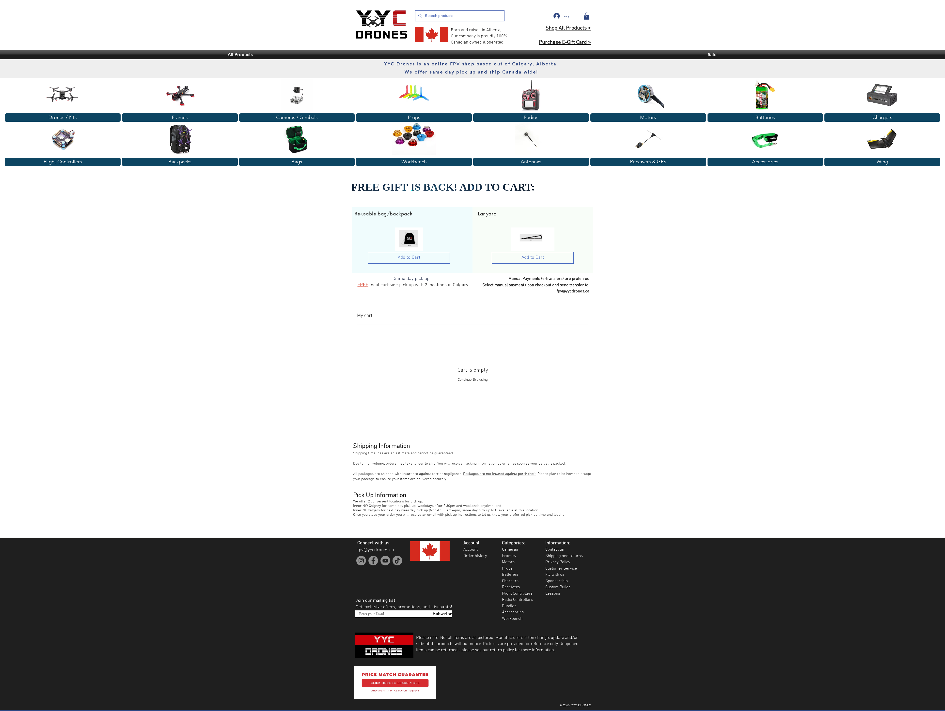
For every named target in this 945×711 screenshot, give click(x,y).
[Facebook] (373, 560)
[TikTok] (397, 560)
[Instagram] (361, 560)
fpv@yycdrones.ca (573, 291)
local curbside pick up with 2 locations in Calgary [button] (419, 285)
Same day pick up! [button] (412, 279)
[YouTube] (385, 560)
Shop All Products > (568, 28)
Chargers (510, 581)
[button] (587, 16)
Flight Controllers (517, 593)
